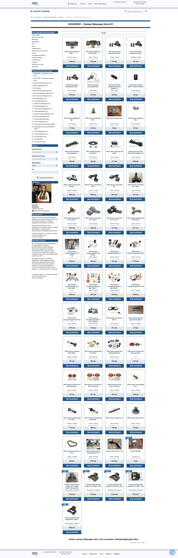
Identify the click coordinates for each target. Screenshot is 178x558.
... (53, 165)
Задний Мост (35, 41)
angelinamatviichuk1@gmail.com (43, 211)
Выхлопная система (38, 37)
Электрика (35, 66)
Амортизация (36, 35)
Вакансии (108, 554)
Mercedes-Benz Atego (49, 17)
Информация (93, 554)
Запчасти (38, 17)
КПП (33, 44)
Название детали (37, 149)
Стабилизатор (36, 60)
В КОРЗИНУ (73, 66)
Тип (33, 169)
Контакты (83, 4)
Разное (61, 17)
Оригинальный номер (38, 156)
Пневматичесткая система (40, 51)
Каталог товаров (41, 11)
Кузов (33, 46)
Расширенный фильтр (45, 178)
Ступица (34, 62)
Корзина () (73, 4)
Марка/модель (36, 163)
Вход (96, 4)
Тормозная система (37, 64)
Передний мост (36, 48)
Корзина (84, 554)
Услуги (90, 4)
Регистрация (102, 4)
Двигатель (35, 39)
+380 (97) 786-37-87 (121, 2)
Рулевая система (37, 57)
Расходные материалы (38, 55)
